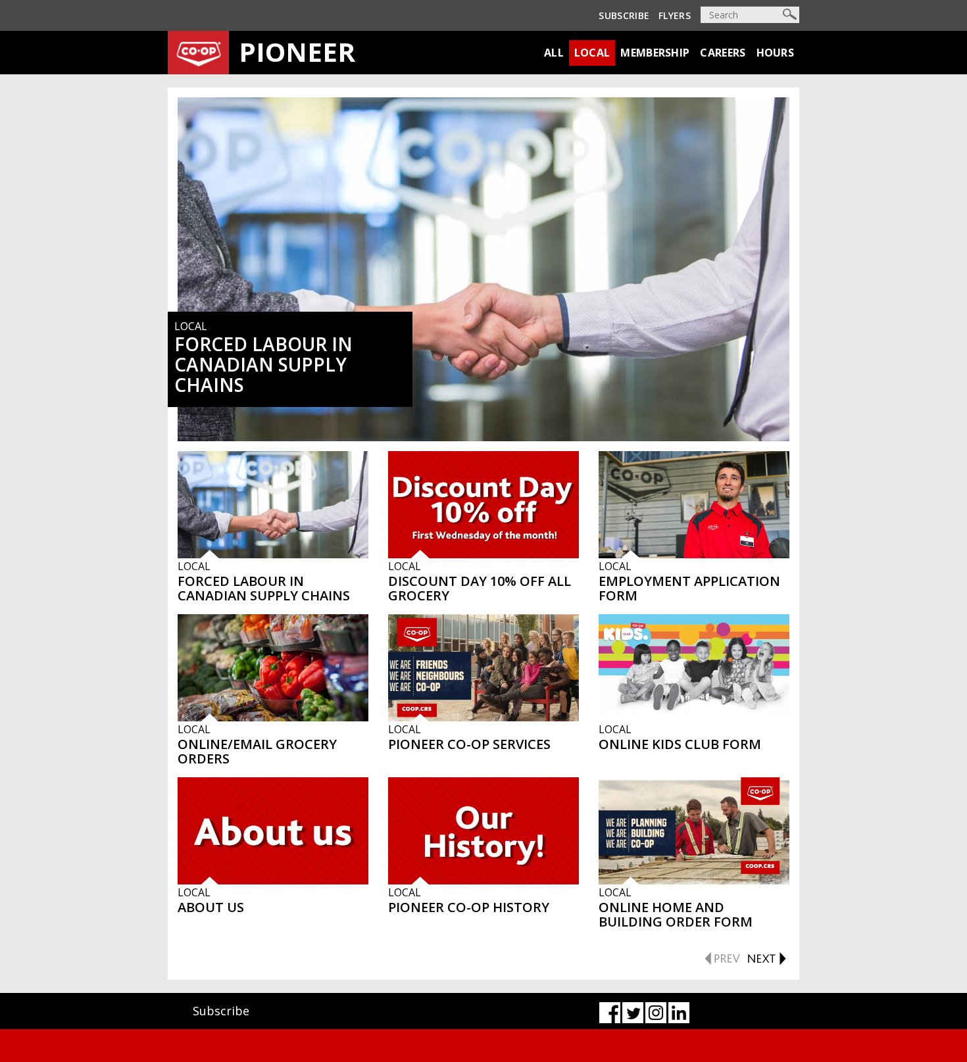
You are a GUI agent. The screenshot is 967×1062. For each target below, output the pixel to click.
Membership (654, 52)
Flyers (674, 15)
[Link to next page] (766, 957)
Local (592, 52)
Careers (722, 52)
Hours (775, 52)
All (554, 52)
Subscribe (624, 15)
